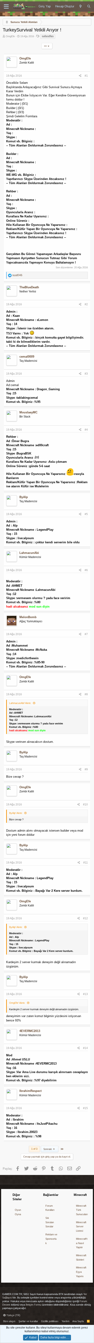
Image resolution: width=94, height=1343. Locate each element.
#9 (86, 769)
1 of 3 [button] (34, 1148)
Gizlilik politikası (49, 1321)
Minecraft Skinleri (81, 1257)
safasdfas (48, 36)
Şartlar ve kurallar (28, 1321)
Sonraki (47, 1149)
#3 (86, 373)
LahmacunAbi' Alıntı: (20, 703)
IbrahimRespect (30, 1091)
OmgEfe (10, 36)
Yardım (65, 1321)
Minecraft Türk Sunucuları (82, 1210)
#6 (86, 570)
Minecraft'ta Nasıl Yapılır (81, 1243)
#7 (86, 634)
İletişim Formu (33, 1304)
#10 (85, 804)
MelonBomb (28, 617)
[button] (6, 6)
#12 (85, 918)
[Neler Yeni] (80, 6)
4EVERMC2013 (29, 1031)
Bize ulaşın (9, 1321)
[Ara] (89, 6)
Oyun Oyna (18, 1212)
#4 (86, 429)
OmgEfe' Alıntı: (17, 1002)
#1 (86, 75)
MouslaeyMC (28, 412)
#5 (86, 514)
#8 (86, 694)
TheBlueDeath (29, 287)
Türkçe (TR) (13, 1315)
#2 (86, 304)
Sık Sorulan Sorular (49, 1222)
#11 (85, 862)
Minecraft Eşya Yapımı (81, 1271)
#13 (85, 994)
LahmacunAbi (29, 553)
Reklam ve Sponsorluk (51, 1238)
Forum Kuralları (50, 1207)
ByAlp (23, 497)
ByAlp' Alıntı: (16, 813)
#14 (85, 1048)
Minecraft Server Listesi (81, 1226)
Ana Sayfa (78, 1321)
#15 (85, 1108)
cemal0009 (26, 356)
